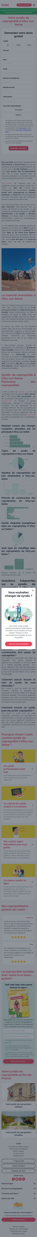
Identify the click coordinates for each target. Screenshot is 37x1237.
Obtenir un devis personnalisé (18, 644)
